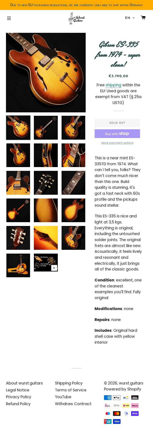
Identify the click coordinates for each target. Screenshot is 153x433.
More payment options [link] (117, 143)
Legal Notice (17, 390)
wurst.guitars (131, 383)
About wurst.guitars (24, 383)
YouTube (63, 397)
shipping (113, 85)
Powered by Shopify (122, 389)
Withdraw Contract (73, 404)
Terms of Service (70, 390)
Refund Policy (18, 404)
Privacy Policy (18, 397)
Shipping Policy (69, 383)
